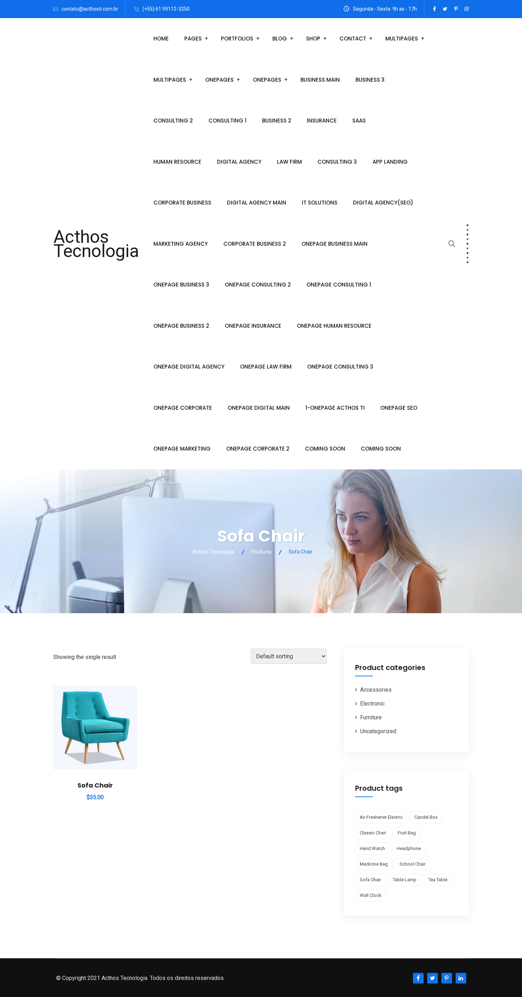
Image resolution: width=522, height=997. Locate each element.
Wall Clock (370, 895)
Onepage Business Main (334, 243)
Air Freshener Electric (381, 817)
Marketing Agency (180, 243)
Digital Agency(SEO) (383, 202)
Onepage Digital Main (259, 408)
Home (161, 38)
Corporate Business (182, 202)
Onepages (219, 79)
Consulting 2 (173, 120)
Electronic (372, 703)
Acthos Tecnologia (96, 244)
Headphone (409, 848)
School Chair (412, 864)
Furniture (371, 717)
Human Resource (177, 161)
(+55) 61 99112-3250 (166, 9)
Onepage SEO (398, 408)
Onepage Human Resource (334, 325)
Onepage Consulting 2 (258, 284)
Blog (279, 38)
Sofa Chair (95, 785)
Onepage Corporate (182, 408)
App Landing (390, 161)
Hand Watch (372, 848)
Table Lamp (405, 879)
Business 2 (276, 120)
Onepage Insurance (253, 325)
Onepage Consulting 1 (338, 284)
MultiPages (401, 38)
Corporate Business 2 (254, 243)
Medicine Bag (374, 864)
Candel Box (425, 817)
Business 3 (370, 79)
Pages (193, 38)
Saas (359, 120)
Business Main (320, 79)
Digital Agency (239, 161)
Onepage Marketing (182, 448)
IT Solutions (319, 202)
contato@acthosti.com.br (89, 9)
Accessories (376, 689)
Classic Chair (373, 832)
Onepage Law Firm (266, 366)
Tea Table (437, 879)
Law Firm (289, 161)
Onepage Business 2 (181, 325)
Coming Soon (325, 448)
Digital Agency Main (256, 202)
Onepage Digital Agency (188, 366)
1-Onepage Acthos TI (335, 408)
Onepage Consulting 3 (340, 366)
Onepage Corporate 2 (257, 448)
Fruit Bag (407, 832)
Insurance (322, 120)
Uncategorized (378, 731)
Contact (352, 38)
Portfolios (237, 38)
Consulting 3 (337, 161)
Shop (313, 38)
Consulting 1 (227, 120)
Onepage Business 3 (181, 284)
